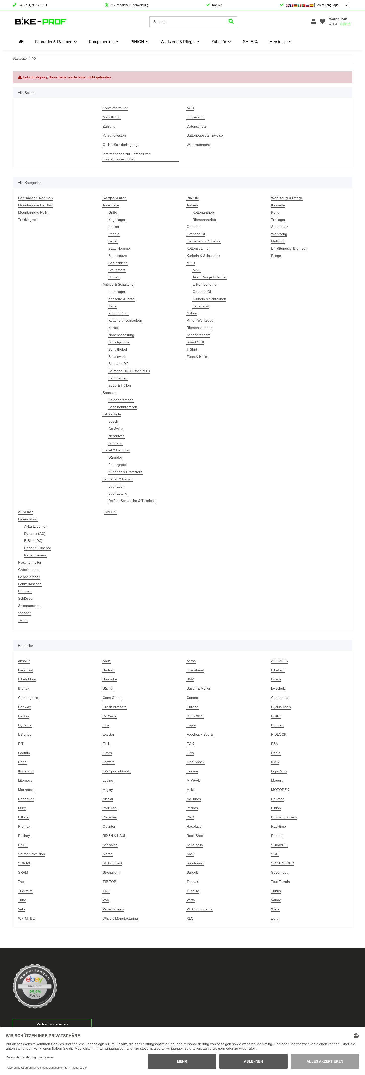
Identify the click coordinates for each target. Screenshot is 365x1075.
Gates (107, 753)
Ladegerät (201, 306)
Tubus (276, 891)
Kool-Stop (26, 771)
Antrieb (192, 205)
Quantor (109, 826)
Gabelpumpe (28, 570)
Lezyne (192, 771)
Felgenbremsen (121, 400)
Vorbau (114, 277)
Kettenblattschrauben (125, 320)
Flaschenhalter (29, 562)
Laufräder (116, 486)
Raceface (194, 826)
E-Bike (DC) (33, 541)
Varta (191, 900)
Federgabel (118, 465)
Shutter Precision (31, 854)
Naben (192, 313)
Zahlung (109, 126)
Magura (277, 780)
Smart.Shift (195, 342)
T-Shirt (192, 349)
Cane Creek (112, 698)
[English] (288, 5)
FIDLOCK (278, 734)
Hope (22, 762)
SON (275, 854)
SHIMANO (279, 845)
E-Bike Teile (112, 414)
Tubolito (193, 891)
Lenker (114, 227)
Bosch (113, 421)
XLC (190, 918)
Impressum (195, 117)
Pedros (192, 808)
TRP (106, 891)
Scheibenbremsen (123, 407)
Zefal (275, 918)
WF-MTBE (26, 918)
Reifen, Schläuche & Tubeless (132, 501)
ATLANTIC (279, 661)
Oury (22, 808)
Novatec (277, 799)
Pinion (276, 808)
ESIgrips (24, 734)
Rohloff (276, 836)
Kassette (278, 205)
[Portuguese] (304, 5)
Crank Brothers (114, 707)
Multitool (277, 241)
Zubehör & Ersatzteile (126, 472)
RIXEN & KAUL (114, 836)
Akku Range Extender (210, 277)
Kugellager (117, 220)
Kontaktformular (115, 108)
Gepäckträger (29, 577)
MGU (191, 263)
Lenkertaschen (29, 584)
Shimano (115, 443)
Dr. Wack (109, 716)
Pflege (276, 256)
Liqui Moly (279, 771)
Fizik (106, 744)
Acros (191, 661)
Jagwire (109, 762)
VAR (106, 900)
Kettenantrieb (203, 212)
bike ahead (195, 670)
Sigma (107, 854)
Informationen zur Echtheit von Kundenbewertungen (127, 156)
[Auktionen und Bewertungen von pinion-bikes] (35, 986)
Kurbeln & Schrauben (203, 256)
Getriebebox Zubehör (203, 241)
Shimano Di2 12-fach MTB (129, 371)
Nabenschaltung (121, 335)
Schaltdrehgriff (198, 335)
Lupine (108, 780)
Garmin (24, 753)
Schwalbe (110, 845)
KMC (275, 762)
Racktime (278, 826)
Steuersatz (117, 270)
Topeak (192, 882)
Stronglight (111, 872)
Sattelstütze (118, 256)
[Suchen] (231, 21)
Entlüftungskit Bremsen (289, 248)
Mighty (108, 790)
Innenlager (117, 292)
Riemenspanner (199, 328)
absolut (24, 661)
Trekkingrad (27, 220)
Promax (24, 826)
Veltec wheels (113, 909)
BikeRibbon (27, 679)
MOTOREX (280, 790)
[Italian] (300, 5)
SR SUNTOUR (282, 863)
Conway (24, 707)
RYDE (23, 845)
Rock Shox (195, 836)
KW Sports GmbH (116, 771)
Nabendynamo (35, 555)
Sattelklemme (119, 248)
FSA (274, 744)
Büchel (108, 688)
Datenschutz (196, 126)
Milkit (191, 790)
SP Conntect (112, 863)
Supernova (279, 872)
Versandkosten (114, 135)
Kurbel (114, 328)
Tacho (23, 620)
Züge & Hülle (197, 356)
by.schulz (278, 688)
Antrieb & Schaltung (118, 284)
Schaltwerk (117, 356)
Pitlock (23, 817)
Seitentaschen (29, 606)
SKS (190, 854)
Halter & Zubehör (37, 548)
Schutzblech (118, 263)
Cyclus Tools (281, 707)
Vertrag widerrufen (52, 1024)
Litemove (25, 780)
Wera (275, 909)
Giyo (190, 753)
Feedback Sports (200, 734)
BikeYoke (110, 679)
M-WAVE (193, 780)
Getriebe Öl (196, 234)
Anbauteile (111, 205)
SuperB (192, 872)
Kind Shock (195, 762)
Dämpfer (115, 457)
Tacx (21, 882)
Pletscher (110, 817)
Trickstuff (25, 891)
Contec (192, 698)
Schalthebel (118, 349)
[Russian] (308, 5)
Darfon (23, 716)
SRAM (23, 872)
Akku (196, 270)
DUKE (276, 716)
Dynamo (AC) (34, 534)
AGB (190, 108)
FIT (21, 744)
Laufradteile (118, 493)
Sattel (113, 241)
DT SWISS (195, 716)
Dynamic (25, 725)
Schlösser (26, 598)
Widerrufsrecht (198, 145)
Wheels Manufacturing (120, 918)
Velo (21, 909)
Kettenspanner (198, 248)
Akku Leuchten (35, 526)
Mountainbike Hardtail (35, 205)
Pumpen (24, 591)
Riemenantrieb (204, 220)
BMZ (190, 679)
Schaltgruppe (119, 342)
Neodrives (116, 436)
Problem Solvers (284, 817)
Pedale (114, 234)
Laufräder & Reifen (117, 479)
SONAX (24, 863)
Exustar (108, 734)
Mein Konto (111, 117)
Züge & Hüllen (120, 385)
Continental (280, 698)
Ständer (24, 613)
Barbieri (109, 670)
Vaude (276, 900)
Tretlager (278, 220)
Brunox (23, 688)
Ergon (191, 725)
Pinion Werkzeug (200, 320)
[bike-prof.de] (21, 42)
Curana (192, 707)
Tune (22, 900)
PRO (190, 817)
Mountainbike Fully (33, 212)
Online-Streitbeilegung (120, 145)
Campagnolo (28, 698)
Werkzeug (279, 234)
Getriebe (193, 227)
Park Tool (110, 808)
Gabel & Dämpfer (116, 450)
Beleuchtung (28, 519)
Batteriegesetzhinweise (205, 135)
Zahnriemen (118, 378)
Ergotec (277, 725)
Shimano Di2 (119, 364)
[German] (296, 5)
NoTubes (194, 799)
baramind (25, 670)
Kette (113, 306)
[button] (313, 22)
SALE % (111, 512)
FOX (190, 744)
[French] (292, 5)
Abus (106, 661)
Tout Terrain (280, 882)
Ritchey (24, 836)
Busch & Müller (198, 688)
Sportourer (195, 863)
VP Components (199, 909)
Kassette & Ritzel (122, 299)
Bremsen (110, 393)
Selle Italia (195, 845)
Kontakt (217, 5)
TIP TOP (109, 882)
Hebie (275, 753)
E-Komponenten (205, 284)
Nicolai (108, 799)
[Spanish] (312, 5)
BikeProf (277, 670)
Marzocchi (26, 790)
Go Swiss (116, 429)
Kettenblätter (119, 313)
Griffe (113, 212)
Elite (106, 725)
